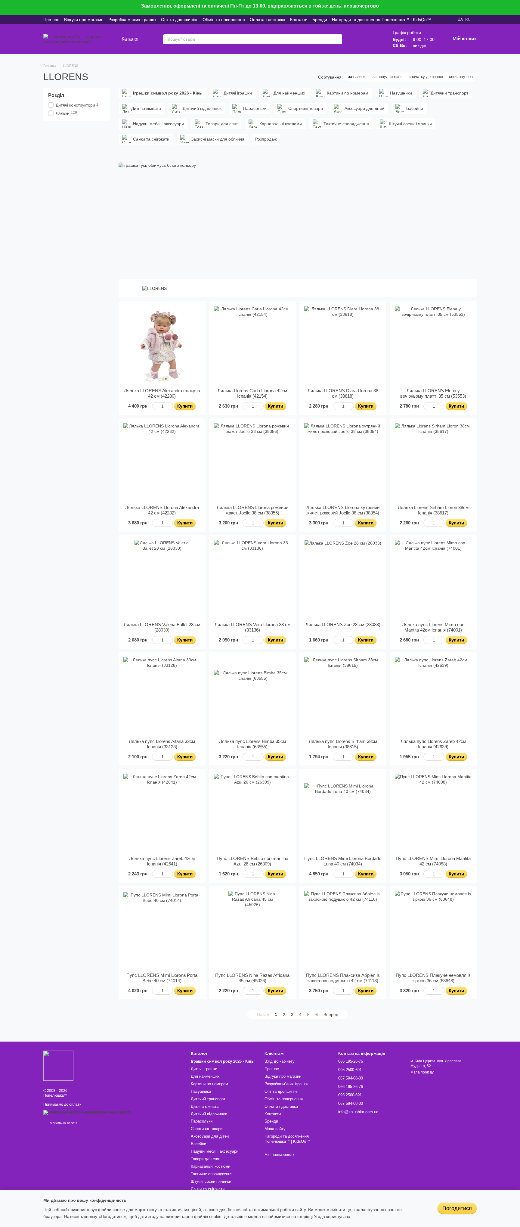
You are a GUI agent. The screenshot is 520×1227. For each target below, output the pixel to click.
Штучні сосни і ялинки (211, 1181)
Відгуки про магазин (84, 19)
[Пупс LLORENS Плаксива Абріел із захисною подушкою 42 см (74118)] (343, 929)
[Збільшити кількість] (170, 406)
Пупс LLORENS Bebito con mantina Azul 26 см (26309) (252, 861)
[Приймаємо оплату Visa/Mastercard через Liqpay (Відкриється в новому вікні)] (87, 1112)
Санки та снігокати (207, 1189)
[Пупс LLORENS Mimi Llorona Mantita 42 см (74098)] (433, 812)
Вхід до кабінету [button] (280, 1061)
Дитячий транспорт (208, 1099)
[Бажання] (359, 39)
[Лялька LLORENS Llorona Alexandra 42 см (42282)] (162, 462)
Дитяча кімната (204, 1106)
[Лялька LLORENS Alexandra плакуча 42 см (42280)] (162, 345)
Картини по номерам (209, 1084)
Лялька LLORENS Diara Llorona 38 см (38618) (343, 393)
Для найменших (205, 1076)
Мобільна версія (63, 1123)
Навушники (201, 1091)
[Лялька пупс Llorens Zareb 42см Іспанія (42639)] (433, 696)
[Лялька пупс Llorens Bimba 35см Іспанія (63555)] (252, 696)
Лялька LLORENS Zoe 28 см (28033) (342, 624)
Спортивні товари (206, 1128)
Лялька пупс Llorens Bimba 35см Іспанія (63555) (252, 744)
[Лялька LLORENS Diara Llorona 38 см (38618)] (343, 345)
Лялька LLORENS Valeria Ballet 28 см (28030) (162, 627)
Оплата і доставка (267, 19)
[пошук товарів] (337, 39)
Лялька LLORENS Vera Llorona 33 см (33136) (252, 627)
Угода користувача (332, 1216)
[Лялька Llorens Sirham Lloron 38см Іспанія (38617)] (433, 462)
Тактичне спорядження (211, 1174)
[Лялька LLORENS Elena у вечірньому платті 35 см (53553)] (433, 345)
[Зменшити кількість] (154, 406)
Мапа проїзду (422, 1072)
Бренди (319, 19)
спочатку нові (461, 76)
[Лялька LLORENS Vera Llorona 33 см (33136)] (252, 578)
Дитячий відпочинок (209, 1114)
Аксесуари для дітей (210, 1136)
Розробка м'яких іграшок (132, 19)
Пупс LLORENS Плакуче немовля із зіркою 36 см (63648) (433, 978)
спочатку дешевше (426, 76)
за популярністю (388, 76)
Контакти (299, 19)
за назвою (357, 76)
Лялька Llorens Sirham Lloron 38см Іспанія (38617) (433, 510)
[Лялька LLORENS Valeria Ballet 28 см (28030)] (162, 578)
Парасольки (201, 1121)
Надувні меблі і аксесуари (214, 1151)
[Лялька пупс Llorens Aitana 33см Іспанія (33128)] (162, 696)
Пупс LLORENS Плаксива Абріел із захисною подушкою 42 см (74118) (343, 978)
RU (468, 19)
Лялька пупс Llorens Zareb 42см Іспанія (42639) (433, 744)
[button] (515, 7)
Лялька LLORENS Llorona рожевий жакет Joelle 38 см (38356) (252, 510)
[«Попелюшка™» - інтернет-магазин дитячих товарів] (58, 1065)
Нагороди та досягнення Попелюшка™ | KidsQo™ (381, 19)
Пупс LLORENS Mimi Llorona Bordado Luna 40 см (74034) (342, 861)
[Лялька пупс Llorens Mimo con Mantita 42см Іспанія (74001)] (433, 578)
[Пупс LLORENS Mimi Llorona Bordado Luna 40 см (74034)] (343, 812)
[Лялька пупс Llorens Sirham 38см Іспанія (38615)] (343, 696)
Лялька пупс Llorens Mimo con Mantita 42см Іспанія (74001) (433, 627)
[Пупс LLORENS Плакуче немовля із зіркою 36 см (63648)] (433, 929)
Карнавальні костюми (210, 1166)
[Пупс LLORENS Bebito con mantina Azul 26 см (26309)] (252, 812)
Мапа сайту (275, 1128)
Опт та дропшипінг (179, 19)
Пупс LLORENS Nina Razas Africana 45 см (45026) (252, 978)
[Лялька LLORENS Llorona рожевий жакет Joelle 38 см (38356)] (252, 462)
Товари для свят (206, 1159)
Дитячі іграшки (204, 1069)
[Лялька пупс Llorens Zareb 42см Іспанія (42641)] (162, 812)
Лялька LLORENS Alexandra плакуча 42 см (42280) (162, 393)
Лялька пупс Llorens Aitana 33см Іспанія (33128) (162, 744)
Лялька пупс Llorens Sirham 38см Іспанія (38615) (343, 744)
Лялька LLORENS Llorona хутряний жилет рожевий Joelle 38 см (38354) (342, 510)
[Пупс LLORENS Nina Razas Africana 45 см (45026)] (252, 929)
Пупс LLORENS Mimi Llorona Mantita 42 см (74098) (433, 861)
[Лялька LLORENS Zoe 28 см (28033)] (343, 578)
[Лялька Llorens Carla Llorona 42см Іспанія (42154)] (252, 345)
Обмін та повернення (224, 19)
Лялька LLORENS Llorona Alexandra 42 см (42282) (162, 510)
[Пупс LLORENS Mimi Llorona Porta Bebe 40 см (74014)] (162, 929)
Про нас (51, 19)
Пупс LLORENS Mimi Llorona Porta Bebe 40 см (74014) (161, 978)
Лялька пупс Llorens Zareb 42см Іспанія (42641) (162, 861)
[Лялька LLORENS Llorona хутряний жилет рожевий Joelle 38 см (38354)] (343, 462)
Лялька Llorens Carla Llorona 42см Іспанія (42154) (252, 393)
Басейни (198, 1144)
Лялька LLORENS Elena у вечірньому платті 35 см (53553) (433, 393)
